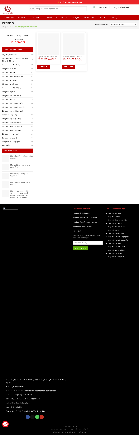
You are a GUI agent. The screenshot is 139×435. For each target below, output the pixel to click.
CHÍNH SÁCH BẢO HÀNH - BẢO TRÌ (85, 222)
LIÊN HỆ (114, 18)
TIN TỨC (102, 18)
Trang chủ (5, 27)
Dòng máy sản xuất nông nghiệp (13, 107)
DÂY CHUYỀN (61, 18)
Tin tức (70, 429)
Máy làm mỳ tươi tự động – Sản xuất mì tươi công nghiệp (72, 59)
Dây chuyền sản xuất (9, 55)
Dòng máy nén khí (8, 99)
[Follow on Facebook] (28, 417)
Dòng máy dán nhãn (9, 72)
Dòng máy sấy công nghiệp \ (12, 119)
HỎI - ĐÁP (77, 231)
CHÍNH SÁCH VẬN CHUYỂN (83, 226)
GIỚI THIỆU (22, 18)
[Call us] (37, 417)
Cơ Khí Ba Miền (17, 407)
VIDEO (49, 18)
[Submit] (89, 9)
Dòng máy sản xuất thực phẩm (13, 111)
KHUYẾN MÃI (89, 18)
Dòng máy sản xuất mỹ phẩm (12, 103)
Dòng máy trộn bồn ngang (11, 130)
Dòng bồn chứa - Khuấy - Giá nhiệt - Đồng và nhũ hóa (15, 60)
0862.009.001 (18, 391)
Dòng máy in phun (8, 92)
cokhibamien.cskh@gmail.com (20, 403)
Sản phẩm (63, 429)
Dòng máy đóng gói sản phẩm (12, 76)
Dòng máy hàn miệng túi (10, 80)
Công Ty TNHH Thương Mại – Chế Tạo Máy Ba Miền (28, 411)
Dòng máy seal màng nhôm (11, 122)
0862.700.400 (27, 395)
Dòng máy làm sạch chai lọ (11, 96)
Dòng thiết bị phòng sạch (11, 142)
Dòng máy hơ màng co (10, 84)
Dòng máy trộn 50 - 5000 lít (12, 126)
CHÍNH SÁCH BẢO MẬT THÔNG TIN (85, 218)
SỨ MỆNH (75, 18)
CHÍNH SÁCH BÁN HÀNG (82, 213)
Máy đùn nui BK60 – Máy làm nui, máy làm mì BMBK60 (47, 59)
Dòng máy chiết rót (9, 69)
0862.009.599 (40, 391)
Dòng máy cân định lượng (11, 65)
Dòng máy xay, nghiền (10, 138)
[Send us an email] (32, 417)
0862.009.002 (29, 391)
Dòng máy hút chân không (11, 88)
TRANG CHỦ (9, 18)
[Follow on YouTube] (42, 417)
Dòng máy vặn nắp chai (10, 134)
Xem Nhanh (43, 67)
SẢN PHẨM (36, 18)
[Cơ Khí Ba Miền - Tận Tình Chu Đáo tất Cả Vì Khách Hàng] (14, 9)
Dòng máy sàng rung (9, 115)
